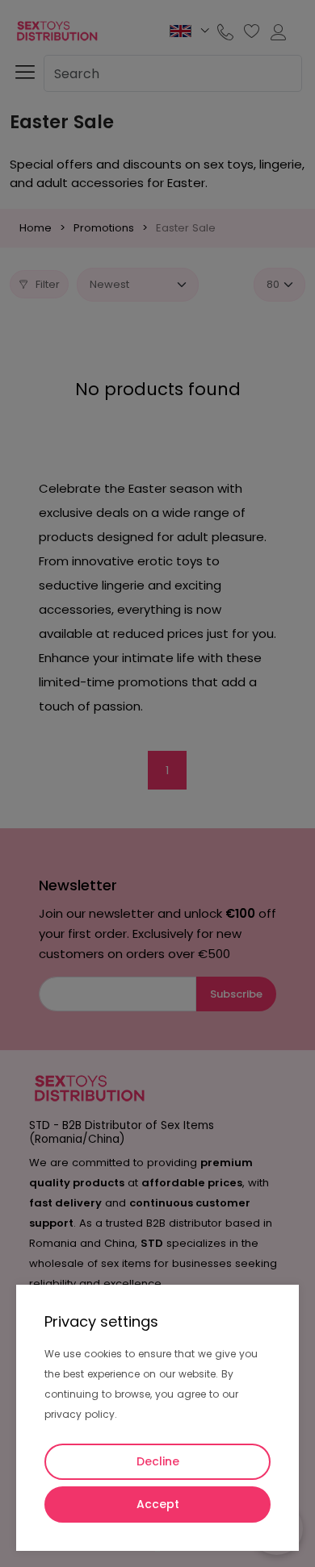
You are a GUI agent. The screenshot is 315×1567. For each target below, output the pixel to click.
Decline (157, 1461)
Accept (157, 1504)
